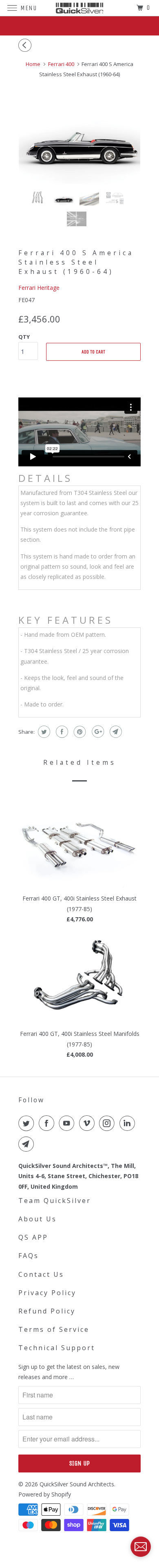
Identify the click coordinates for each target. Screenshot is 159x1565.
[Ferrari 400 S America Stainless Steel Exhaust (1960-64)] (79, 139)
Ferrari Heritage (39, 287)
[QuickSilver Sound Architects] (79, 8)
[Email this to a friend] (115, 732)
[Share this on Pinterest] (79, 732)
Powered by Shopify (44, 1494)
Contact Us (41, 1274)
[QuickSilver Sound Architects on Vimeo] (88, 1123)
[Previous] (26, 45)
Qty (24, 336)
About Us (37, 1218)
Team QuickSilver (54, 1200)
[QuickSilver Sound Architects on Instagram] (108, 1123)
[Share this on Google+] (97, 732)
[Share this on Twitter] (43, 732)
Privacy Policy (47, 1292)
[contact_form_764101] (140, 1546)
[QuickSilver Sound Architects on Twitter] (27, 1123)
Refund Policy (46, 1311)
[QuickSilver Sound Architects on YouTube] (68, 1123)
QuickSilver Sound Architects (77, 1484)
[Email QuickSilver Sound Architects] (27, 1144)
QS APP (33, 1237)
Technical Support (56, 1347)
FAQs (28, 1255)
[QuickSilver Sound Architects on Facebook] (48, 1123)
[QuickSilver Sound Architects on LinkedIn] (128, 1123)
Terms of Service (53, 1329)
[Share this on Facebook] (61, 732)
